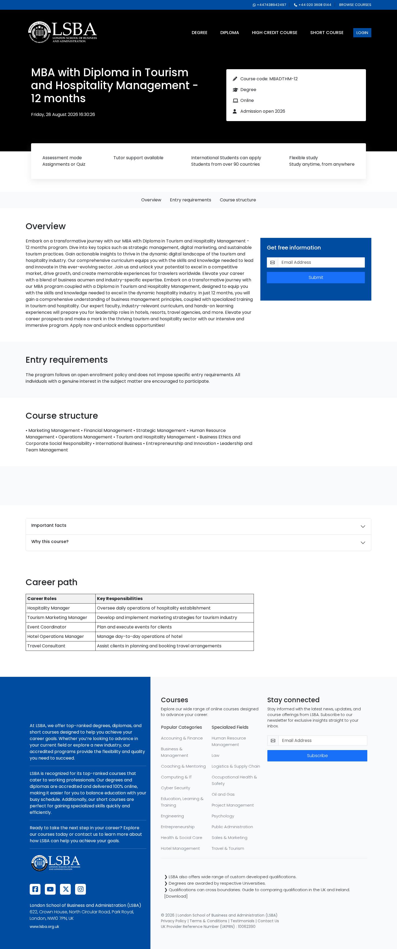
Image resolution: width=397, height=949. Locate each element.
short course (327, 32)
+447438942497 (271, 4)
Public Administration (232, 827)
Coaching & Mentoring (183, 766)
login (362, 32)
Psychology (223, 816)
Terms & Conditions (208, 921)
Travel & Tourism (228, 848)
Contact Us (268, 921)
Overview (151, 200)
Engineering (172, 816)
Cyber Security (175, 788)
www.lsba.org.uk (44, 926)
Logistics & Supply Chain (236, 766)
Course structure (238, 200)
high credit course (274, 32)
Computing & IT (176, 777)
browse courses (355, 4)
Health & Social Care (181, 837)
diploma (229, 32)
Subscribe (317, 755)
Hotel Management (180, 848)
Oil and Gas (223, 794)
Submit (316, 277)
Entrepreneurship (178, 827)
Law (215, 755)
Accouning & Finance (182, 738)
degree (199, 32)
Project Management (233, 805)
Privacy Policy (173, 921)
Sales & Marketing (229, 837)
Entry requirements (190, 200)
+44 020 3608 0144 (314, 4)
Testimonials (242, 921)
